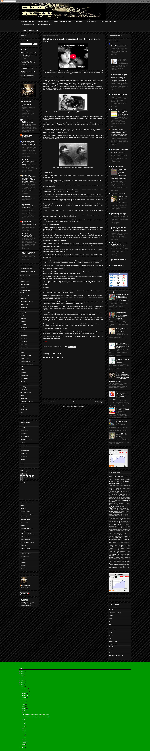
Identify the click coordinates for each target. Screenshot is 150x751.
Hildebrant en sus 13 (26, 439)
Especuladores (112, 504)
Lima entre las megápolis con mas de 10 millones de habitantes (122, 360)
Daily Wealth (23, 389)
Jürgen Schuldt (122, 518)
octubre (24, 693)
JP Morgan (120, 517)
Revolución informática (115, 552)
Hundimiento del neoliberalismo (122, 514)
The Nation (23, 287)
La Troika (127, 518)
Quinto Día (23, 310)
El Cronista (23, 551)
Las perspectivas (91, 21)
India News (23, 341)
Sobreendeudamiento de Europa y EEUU (119, 558)
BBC (125, 476)
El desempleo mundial (27, 21)
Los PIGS (119, 521)
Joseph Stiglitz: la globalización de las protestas (121, 435)
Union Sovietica (126, 563)
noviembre (25, 691)
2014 (22, 682)
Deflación (122, 498)
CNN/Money (23, 568)
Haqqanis (125, 512)
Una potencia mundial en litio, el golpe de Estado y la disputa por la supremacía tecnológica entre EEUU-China (28, 55)
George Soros (126, 508)
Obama (128, 536)
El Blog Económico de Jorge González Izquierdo (119, 243)
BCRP (110, 652)
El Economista (24, 378)
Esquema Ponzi (121, 504)
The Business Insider (28, 141)
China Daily (23, 398)
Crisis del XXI (26, 585)
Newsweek (23, 318)
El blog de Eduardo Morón (118, 213)
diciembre (24, 688)
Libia (115, 521)
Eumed (111, 635)
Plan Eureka (121, 545)
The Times (23, 278)
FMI (120, 506)
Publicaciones (33, 30)
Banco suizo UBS (121, 477)
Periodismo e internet (113, 544)
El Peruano (23, 453)
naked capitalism (27, 135)
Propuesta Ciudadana (115, 612)
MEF (110, 621)
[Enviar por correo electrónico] (69, 347)
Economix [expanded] (28, 252)
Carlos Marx (112, 485)
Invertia (22, 559)
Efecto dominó (124, 501)
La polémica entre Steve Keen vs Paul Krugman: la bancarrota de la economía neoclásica (122, 315)
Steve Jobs (116, 560)
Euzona (117, 506)
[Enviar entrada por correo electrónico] (65, 346)
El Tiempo (23, 367)
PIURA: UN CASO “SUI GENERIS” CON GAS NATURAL (123, 113)
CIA (121, 481)
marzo (24, 708)
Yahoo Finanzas (24, 556)
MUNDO (120, 524)
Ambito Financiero (25, 554)
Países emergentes (125, 542)
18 (24, 721)
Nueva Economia (25, 519)
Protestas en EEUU (117, 546)
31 (24, 710)
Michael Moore (112, 527)
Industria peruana (113, 517)
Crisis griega (119, 494)
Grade (110, 632)
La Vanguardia (24, 327)
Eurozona (111, 506)
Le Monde (23, 324)
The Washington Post (26, 268)
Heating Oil (112, 280)
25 (24, 719)
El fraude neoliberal (43, 21)
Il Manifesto (23, 344)
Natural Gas (113, 277)
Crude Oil (112, 275)
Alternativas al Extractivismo (119, 149)
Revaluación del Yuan (125, 551)
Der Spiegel (23, 387)
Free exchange (26, 221)
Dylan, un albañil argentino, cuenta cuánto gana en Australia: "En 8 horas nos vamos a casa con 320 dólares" (29, 179)
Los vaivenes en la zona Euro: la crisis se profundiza (36, 717)
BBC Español (24, 404)
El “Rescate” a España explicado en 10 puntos (122, 408)
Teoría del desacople (125, 560)
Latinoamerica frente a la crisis (117, 520)
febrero (24, 742)
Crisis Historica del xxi (123, 491)
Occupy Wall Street (116, 538)
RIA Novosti (23, 307)
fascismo (111, 566)
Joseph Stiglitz (115, 518)
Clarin (22, 395)
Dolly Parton (25, 105)
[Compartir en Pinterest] (75, 347)
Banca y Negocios (25, 531)
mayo (23, 704)
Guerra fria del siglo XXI (115, 512)
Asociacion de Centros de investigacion (116, 656)
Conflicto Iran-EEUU (114, 489)
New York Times (24, 284)
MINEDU (111, 618)
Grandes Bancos (125, 509)
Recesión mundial (124, 549)
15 (24, 724)
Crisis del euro (112, 494)
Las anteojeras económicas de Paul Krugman (121, 421)
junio (23, 702)
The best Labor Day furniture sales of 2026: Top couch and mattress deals (29, 144)
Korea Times (23, 335)
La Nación (23, 330)
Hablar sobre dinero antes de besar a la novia (122, 198)
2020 (22, 671)
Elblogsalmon (26, 175)
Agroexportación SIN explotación (117, 167)
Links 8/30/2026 (26, 136)
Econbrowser (26, 204)
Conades (111, 647)
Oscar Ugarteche (118, 539)
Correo (22, 462)
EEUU (118, 501)
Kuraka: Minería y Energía (118, 109)
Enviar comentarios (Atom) (77, 406)
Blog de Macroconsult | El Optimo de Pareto (118, 228)
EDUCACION (112, 502)
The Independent (25, 290)
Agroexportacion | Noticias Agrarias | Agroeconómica (119, 75)
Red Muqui (112, 610)
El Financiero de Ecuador (27, 534)
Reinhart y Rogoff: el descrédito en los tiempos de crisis (122, 330)
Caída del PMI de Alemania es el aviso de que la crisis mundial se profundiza (122, 345)
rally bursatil (123, 568)
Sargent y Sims (126, 555)
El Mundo (23, 372)
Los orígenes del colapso (45, 24)
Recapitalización (112, 549)
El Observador (24, 522)
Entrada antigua (98, 402)
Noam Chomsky (117, 533)
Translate (23, 35)
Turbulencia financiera (117, 563)
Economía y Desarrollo (117, 129)
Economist (23, 565)
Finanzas (23, 562)
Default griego (117, 498)
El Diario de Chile (25, 536)
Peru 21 (22, 428)
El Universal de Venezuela (27, 361)
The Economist (24, 295)
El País (22, 369)
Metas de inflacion (125, 526)
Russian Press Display (26, 301)
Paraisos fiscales (126, 541)
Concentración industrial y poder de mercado (27, 72)
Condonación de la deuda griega (121, 488)
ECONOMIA (126, 500)
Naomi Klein (123, 530)
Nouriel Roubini (120, 535)
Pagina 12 (23, 313)
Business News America (27, 542)
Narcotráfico (115, 532)
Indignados (111, 515)
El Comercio (23, 456)
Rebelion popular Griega (123, 548)
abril (23, 706)
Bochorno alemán (119, 479)
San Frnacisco (118, 555)
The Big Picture (26, 104)
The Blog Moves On (27, 198)
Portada (23, 30)
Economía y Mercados (26, 528)
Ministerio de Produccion (120, 527)
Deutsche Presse (25, 384)
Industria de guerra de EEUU (122, 515)
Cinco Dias (23, 508)
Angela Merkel (116, 476)
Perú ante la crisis (123, 544)
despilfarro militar (126, 564)
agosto (24, 697)
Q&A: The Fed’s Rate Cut (29, 253)
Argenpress (23, 409)
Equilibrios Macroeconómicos (118, 230)
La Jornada (23, 332)
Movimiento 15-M (120, 529)
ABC (21, 412)
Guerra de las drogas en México (122, 511)
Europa (128, 504)
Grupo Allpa (112, 629)
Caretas (22, 464)
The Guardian (24, 293)
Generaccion (24, 445)
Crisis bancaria (112, 492)
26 (24, 712)
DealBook (25, 160)
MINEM (111, 615)
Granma (22, 350)
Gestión (22, 442)
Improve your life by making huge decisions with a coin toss (29, 224)
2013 (22, 684)
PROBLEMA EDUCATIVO (115, 541)
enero (23, 744)
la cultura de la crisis (124, 567)
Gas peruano (119, 508)
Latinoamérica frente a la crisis (109, 21)
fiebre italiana (118, 566)
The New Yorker (24, 281)
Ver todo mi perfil (25, 587)
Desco (110, 638)
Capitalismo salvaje (125, 483)
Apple (122, 476)
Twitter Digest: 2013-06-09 (29, 236)
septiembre (25, 695)
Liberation (23, 321)
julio (23, 699)
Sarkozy (111, 557)
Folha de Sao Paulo (25, 355)
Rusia (123, 554)
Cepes (111, 649)
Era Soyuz (127, 503)
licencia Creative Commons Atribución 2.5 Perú (28, 604)
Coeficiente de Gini (120, 485)
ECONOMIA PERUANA (117, 265)
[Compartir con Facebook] (74, 347)
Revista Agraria (113, 607)
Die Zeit (22, 381)
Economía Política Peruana (119, 94)
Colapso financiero (118, 487)
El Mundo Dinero (25, 516)
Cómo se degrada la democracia (119, 95)
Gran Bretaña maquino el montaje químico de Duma (27, 76)
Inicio (75, 402)
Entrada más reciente (49, 402)
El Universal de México (26, 364)
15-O (110, 474)
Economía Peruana (116, 57)
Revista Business (25, 539)
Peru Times (23, 425)
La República (24, 430)
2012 (22, 687)
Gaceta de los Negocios (27, 514)
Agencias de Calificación (117, 474)
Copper (111, 285)
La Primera (23, 433)
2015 (22, 680)
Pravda (22, 315)
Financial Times (24, 358)
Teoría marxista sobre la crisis (116, 561)
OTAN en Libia (121, 536)
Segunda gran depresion (123, 557)
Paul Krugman (26, 196)
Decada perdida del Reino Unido (117, 497)
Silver (111, 283)
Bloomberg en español (26, 401)
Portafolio (23, 545)
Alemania (124, 474)
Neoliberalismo (121, 532)
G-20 (123, 506)
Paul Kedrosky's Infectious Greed (27, 234)
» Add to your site (124, 286)
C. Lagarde (117, 481)
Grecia (111, 511)
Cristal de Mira (113, 641)
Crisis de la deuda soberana (123, 492)
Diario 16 (22, 459)
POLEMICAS (126, 539)
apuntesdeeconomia (117, 44)
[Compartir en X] (72, 347)
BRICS (128, 476)
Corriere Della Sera (25, 392)
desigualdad (119, 564)
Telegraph (23, 298)
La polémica (78, 21)
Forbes (22, 352)
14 (24, 726)
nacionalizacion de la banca (115, 568)
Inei (110, 627)
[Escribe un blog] (70, 347)
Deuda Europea (113, 500)
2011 (22, 747)
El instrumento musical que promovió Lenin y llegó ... (36, 714)
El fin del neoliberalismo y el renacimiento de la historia (28, 61)
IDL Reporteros (24, 436)
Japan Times (24, 338)
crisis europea (113, 564)
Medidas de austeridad (114, 526)
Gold (111, 282)
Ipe (110, 624)
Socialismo (111, 560)
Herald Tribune (24, 347)
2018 (22, 676)
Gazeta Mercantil (25, 548)
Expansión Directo (25, 511)
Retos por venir (115, 45)
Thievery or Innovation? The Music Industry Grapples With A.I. (29, 163)
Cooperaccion (113, 644)
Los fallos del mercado (28, 24)
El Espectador (24, 375)
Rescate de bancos (114, 551)
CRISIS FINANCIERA (119, 482)
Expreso (22, 447)
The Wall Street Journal (26, 276)
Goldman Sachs (113, 509)
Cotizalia (22, 505)
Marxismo (127, 524)
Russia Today (24, 304)
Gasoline (112, 279)
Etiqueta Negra (24, 450)
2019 (22, 673)
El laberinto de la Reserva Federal (119, 215)
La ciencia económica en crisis (62, 21)
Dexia (119, 500)
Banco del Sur (112, 477)
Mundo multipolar (116, 530)
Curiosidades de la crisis (124, 495)
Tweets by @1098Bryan (115, 35)
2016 (22, 678)
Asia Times (23, 406)
